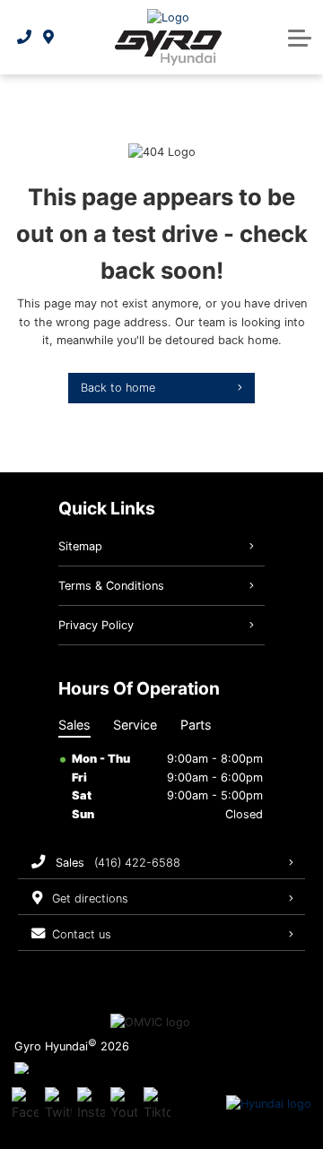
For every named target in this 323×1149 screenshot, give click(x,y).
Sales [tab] (74, 724)
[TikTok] (157, 1104)
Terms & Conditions (111, 585)
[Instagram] (90, 1104)
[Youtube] (123, 1104)
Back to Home (118, 387)
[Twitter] (58, 1104)
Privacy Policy (96, 625)
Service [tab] (135, 724)
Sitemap (80, 546)
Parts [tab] (196, 724)
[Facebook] (25, 1104)
